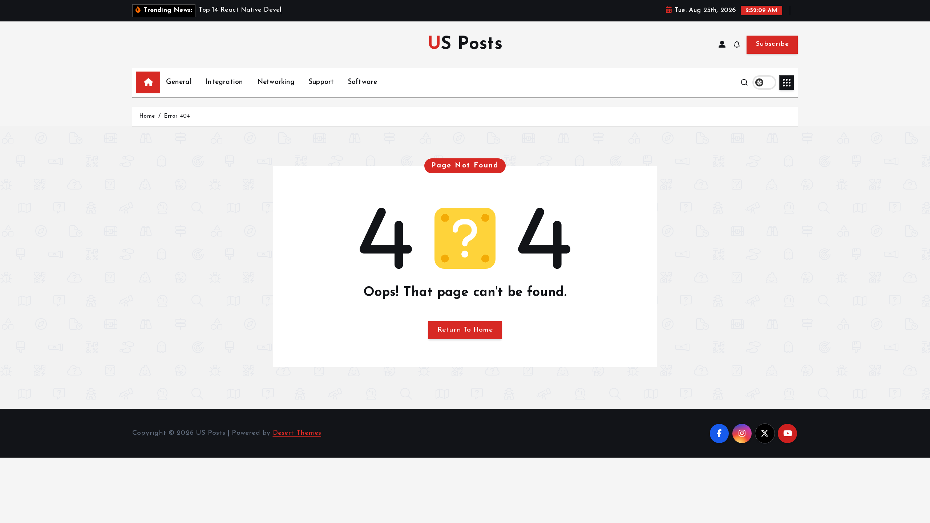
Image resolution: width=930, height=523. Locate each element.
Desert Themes (297, 433)
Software (362, 82)
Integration (224, 82)
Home (147, 116)
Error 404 (177, 116)
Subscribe (772, 44)
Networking (276, 82)
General (178, 82)
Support (321, 82)
